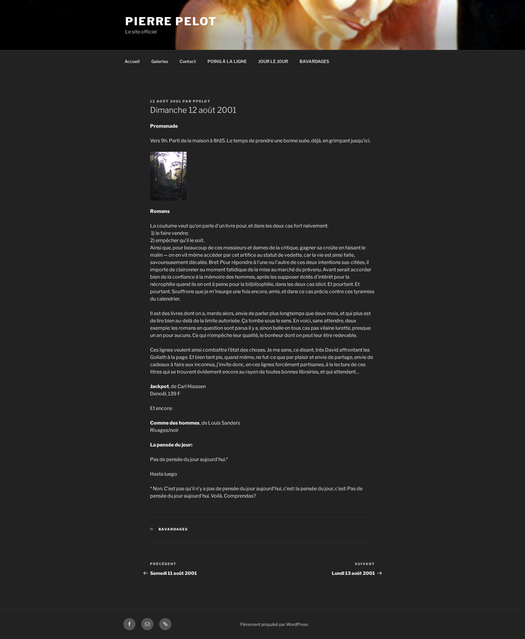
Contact (188, 61)
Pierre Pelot (171, 21)
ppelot (202, 101)
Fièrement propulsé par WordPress (274, 624)
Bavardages (173, 529)
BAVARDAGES (314, 61)
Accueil (132, 61)
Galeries (159, 61)
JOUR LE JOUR (273, 61)
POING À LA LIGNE (227, 61)
